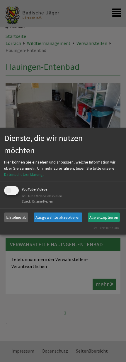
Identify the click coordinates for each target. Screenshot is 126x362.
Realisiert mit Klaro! (106, 228)
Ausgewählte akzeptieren (58, 217)
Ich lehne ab (16, 217)
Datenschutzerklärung (23, 174)
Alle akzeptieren (103, 217)
